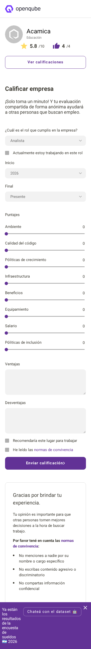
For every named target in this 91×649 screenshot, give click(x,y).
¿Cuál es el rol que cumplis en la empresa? (41, 130)
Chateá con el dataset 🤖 (52, 611)
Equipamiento (17, 309)
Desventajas (15, 402)
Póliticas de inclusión (23, 342)
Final (9, 186)
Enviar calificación (44, 463)
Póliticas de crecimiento (25, 259)
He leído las (43, 450)
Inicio (9, 163)
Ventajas (12, 364)
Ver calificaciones (46, 62)
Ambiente (13, 226)
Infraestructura (17, 276)
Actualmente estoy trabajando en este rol (48, 153)
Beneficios (14, 293)
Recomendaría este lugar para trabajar (45, 441)
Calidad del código (20, 243)
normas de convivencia (53, 450)
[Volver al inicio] (22, 9)
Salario (11, 326)
